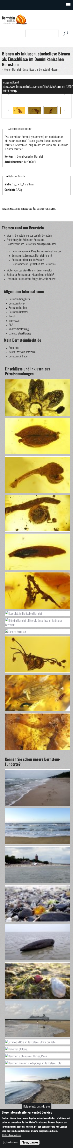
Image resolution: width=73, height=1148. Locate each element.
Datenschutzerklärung (20, 333)
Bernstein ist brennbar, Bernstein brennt (32, 255)
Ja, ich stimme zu (10, 1142)
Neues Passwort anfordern (22, 352)
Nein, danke (30, 1142)
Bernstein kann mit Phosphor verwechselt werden (36, 251)
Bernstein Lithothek (18, 312)
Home (7, 69)
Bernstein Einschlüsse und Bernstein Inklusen (34, 69)
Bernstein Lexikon (18, 307)
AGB (11, 324)
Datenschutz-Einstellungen (36, 1106)
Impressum (14, 320)
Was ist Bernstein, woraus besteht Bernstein (29, 235)
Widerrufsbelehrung (19, 329)
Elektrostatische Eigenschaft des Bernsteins (34, 264)
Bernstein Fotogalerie (19, 299)
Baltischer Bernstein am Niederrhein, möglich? (30, 274)
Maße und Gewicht (17, 176)
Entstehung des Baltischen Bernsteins (26, 239)
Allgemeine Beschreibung (20, 129)
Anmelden (13, 347)
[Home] (14, 23)
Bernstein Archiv (17, 303)
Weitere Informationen (11, 1135)
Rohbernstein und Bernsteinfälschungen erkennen (31, 244)
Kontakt (12, 316)
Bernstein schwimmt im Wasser (28, 259)
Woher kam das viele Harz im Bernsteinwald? (29, 270)
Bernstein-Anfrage (18, 356)
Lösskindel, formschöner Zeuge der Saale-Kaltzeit (31, 278)
